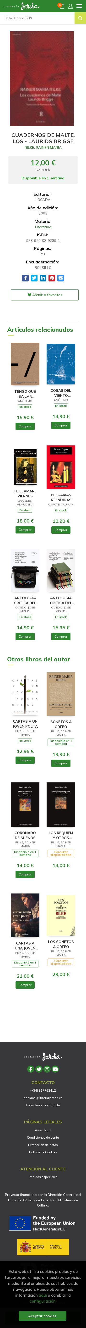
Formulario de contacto (43, 1105)
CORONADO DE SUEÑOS (25, 835)
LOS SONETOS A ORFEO (61, 944)
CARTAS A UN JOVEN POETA (25, 723)
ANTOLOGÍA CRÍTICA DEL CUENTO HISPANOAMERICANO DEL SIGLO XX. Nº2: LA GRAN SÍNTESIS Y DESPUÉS (25, 600)
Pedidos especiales (43, 1177)
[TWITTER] (39, 1069)
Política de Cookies (43, 1152)
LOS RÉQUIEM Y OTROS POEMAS (61, 835)
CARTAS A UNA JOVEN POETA (25, 945)
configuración (43, 1301)
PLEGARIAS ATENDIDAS (60, 497)
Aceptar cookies (42, 1316)
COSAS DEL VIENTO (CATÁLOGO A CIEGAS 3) (61, 392)
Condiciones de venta (43, 1137)
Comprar (25, 426)
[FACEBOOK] (30, 1069)
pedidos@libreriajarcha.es (43, 1098)
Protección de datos (43, 1145)
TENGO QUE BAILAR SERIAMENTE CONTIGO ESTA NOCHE (25, 393)
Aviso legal (43, 1130)
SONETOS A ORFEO (61, 724)
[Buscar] (80, 18)
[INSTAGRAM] (47, 1069)
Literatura (43, 227)
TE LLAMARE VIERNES (25, 493)
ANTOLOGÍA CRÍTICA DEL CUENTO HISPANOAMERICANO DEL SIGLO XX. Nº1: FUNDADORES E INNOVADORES (61, 600)
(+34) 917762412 (43, 1090)
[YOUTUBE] (55, 1069)
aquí (43, 1295)
